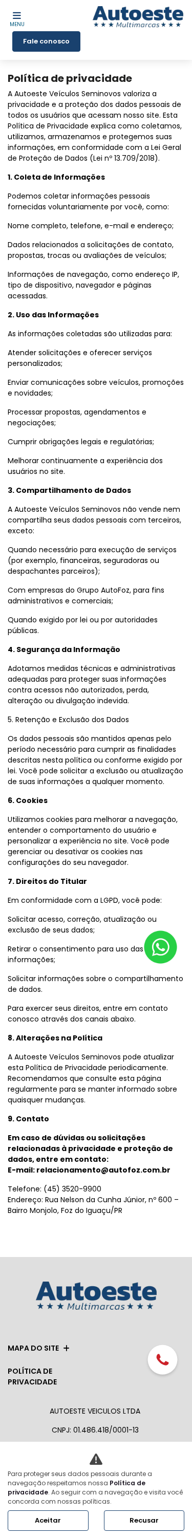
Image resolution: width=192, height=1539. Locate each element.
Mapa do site (33, 1348)
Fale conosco (46, 41)
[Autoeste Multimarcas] (138, 17)
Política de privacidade (32, 1376)
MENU (17, 24)
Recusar (144, 1520)
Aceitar (48, 1520)
